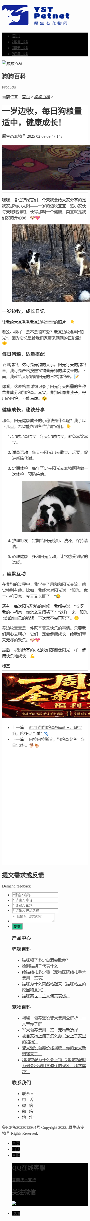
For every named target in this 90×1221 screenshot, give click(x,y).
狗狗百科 (20, 42)
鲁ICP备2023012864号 (21, 1127)
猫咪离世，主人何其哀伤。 (46, 996)
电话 (16, 1149)
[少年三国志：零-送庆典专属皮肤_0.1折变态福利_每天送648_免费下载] (45, 695)
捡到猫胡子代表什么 (40, 966)
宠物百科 (20, 54)
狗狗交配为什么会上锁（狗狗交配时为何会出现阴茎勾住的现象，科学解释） (54, 1066)
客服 (16, 1155)
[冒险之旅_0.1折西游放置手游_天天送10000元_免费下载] (45, 167)
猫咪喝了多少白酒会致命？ (46, 960)
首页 (16, 36)
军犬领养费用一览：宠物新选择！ (52, 1030)
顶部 (16, 1213)
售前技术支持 (24, 1180)
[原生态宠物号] (36, 22)
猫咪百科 (20, 48)
